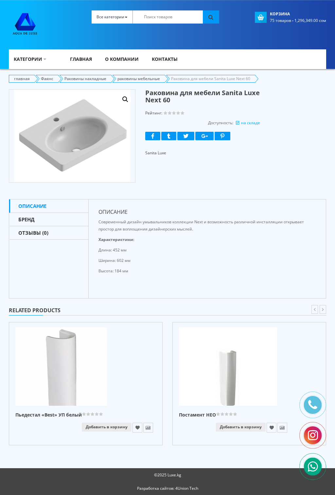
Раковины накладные (85, 78)
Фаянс (47, 78)
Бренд (26, 219)
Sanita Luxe (155, 153)
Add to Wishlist (137, 428)
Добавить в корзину (107, 427)
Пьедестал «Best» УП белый (48, 415)
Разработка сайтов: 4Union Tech (167, 488)
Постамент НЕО (197, 415)
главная (22, 78)
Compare (148, 428)
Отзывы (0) (33, 233)
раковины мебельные (138, 78)
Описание (32, 206)
